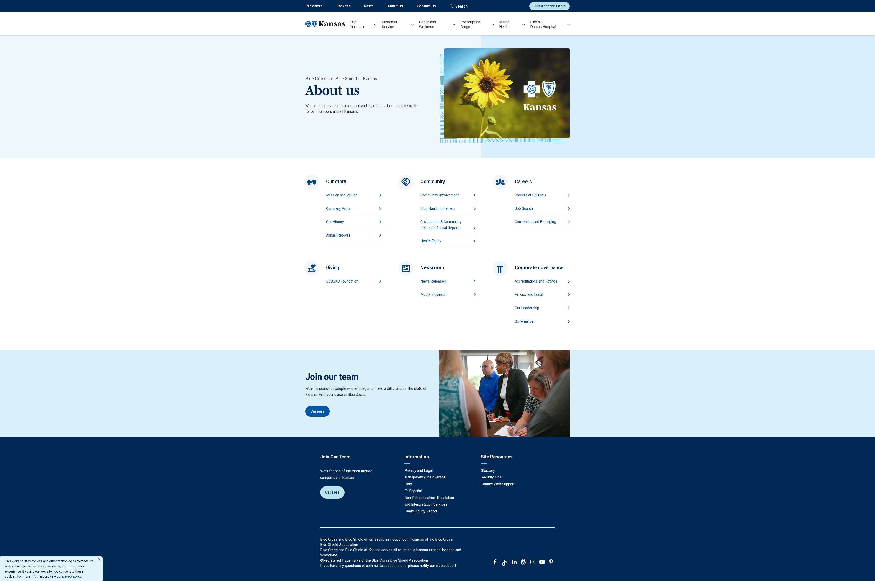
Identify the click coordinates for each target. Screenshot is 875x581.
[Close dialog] (99, 557)
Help (408, 484)
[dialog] (51, 568)
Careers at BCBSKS (530, 195)
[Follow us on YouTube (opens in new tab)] (542, 562)
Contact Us (426, 6)
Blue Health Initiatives (437, 208)
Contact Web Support (498, 484)
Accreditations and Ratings (536, 281)
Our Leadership (527, 308)
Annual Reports (338, 235)
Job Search (524, 208)
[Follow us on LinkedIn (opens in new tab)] (514, 562)
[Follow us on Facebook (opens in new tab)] (495, 562)
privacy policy (71, 576)
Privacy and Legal (529, 294)
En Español (413, 491)
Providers (314, 6)
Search (461, 6)
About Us (395, 6)
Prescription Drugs (470, 24)
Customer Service (389, 24)
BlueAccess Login (549, 6)
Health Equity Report (420, 511)
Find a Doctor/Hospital (543, 24)
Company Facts (338, 208)
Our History (335, 222)
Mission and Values (342, 195)
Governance (524, 321)
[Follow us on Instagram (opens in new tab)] (532, 562)
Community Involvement (439, 195)
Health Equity (430, 241)
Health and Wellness (427, 24)
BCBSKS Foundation (342, 281)
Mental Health (504, 24)
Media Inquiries (432, 294)
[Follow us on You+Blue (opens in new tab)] (523, 562)
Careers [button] (317, 411)
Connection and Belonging (535, 222)
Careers (332, 492)
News (369, 6)
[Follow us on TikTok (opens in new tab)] (504, 563)
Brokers (343, 6)
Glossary (488, 470)
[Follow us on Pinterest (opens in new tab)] (551, 562)
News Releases (433, 281)
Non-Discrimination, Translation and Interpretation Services (429, 501)
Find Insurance (357, 24)
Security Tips (491, 477)
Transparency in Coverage (424, 477)
